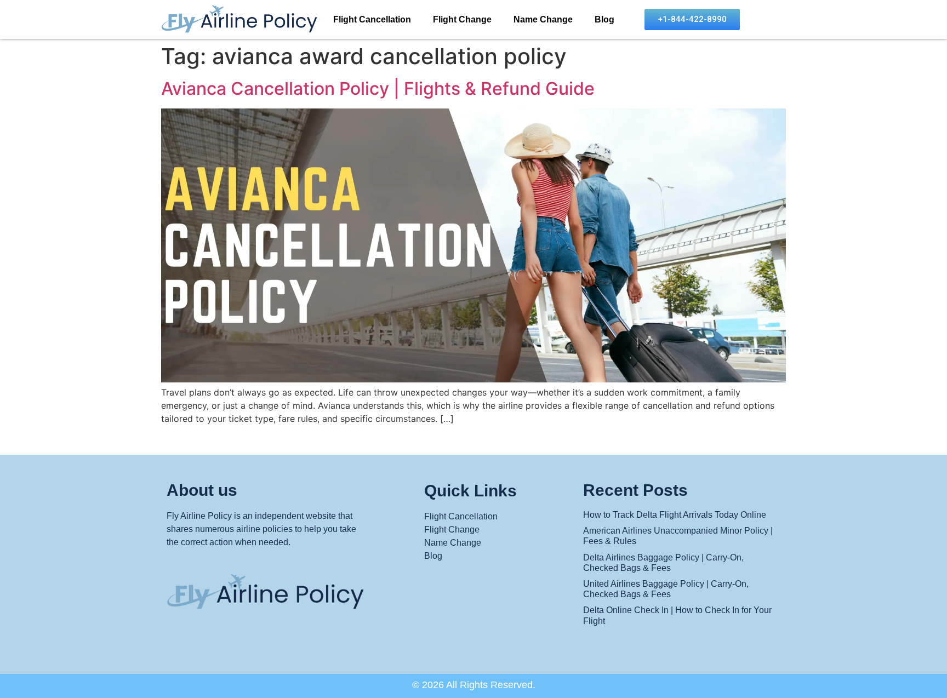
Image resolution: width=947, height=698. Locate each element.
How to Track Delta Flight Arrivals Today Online (674, 514)
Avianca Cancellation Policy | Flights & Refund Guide (378, 88)
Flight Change (462, 19)
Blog (604, 19)
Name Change (543, 19)
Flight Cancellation (372, 19)
